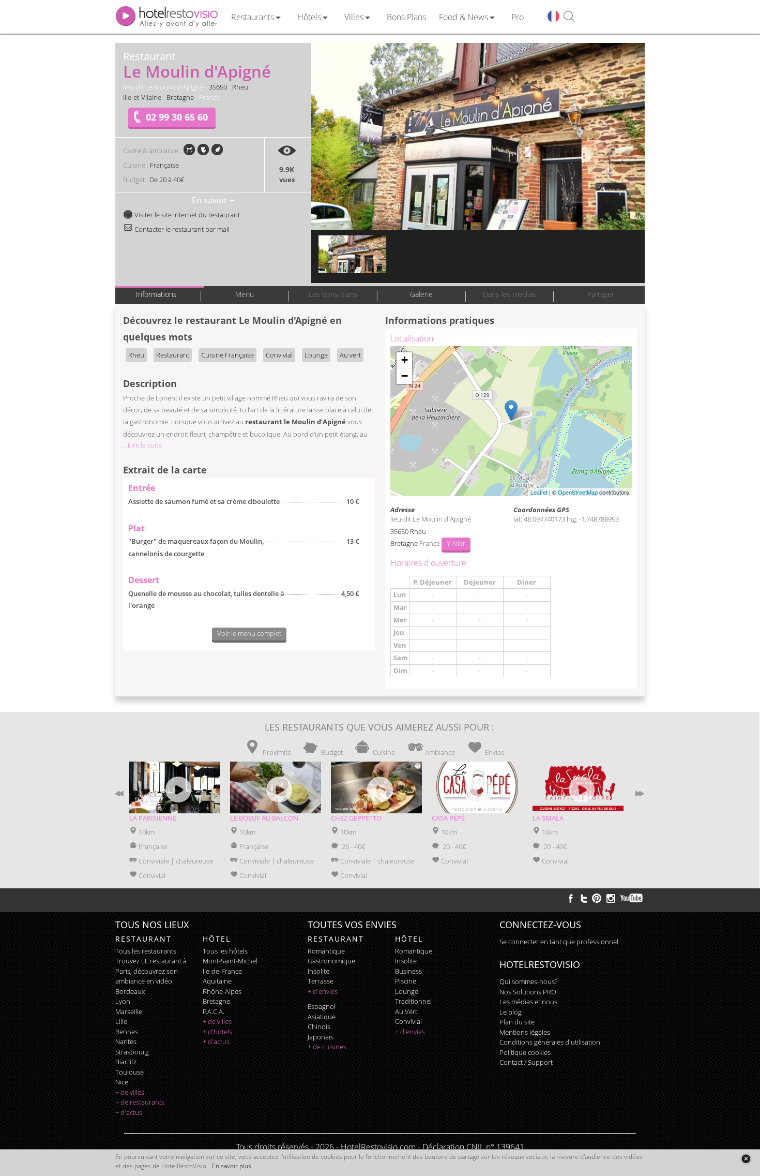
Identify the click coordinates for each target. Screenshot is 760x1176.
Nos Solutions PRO (527, 991)
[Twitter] (583, 898)
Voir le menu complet (249, 633)
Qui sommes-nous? (528, 981)
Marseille (128, 1011)
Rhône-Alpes (222, 991)
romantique (326, 951)
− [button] (404, 375)
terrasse (320, 981)
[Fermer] (745, 1158)
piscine (405, 981)
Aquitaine (217, 981)
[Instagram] (610, 899)
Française (164, 165)
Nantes (125, 1041)
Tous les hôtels (225, 951)
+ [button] (404, 359)
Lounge (316, 355)
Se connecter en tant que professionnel (558, 941)
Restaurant (172, 355)
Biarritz (125, 1061)
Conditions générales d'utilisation (549, 1042)
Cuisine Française (227, 355)
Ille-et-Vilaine (142, 97)
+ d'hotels (217, 1031)
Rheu (240, 87)
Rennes (126, 1031)
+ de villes (129, 1092)
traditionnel (413, 1001)
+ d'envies (323, 991)
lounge (406, 991)
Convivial (279, 355)
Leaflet (539, 492)
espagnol (322, 1006)
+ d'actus (128, 1112)
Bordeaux (130, 991)
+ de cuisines (327, 1046)
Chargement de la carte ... (509, 421)
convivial (408, 1021)
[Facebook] (570, 898)
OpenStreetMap (578, 492)
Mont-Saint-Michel (230, 960)
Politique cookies (525, 1052)
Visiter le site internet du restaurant (186, 214)
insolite (318, 971)
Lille (121, 1021)
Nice (121, 1081)
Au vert (350, 355)
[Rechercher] (569, 17)
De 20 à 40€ (166, 179)
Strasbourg (132, 1051)
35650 (218, 87)
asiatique (322, 1016)
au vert (406, 1011)
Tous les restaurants (145, 951)
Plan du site (517, 1021)
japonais (320, 1036)
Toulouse (129, 1072)
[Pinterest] (596, 898)
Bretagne (180, 97)
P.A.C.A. (213, 1011)
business (408, 971)
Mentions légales (524, 1032)
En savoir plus (231, 1166)
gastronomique (331, 960)
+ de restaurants (139, 1102)
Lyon (122, 1001)
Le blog (510, 1012)
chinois (319, 1026)
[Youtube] (632, 898)
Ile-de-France (222, 971)
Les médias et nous (528, 1001)
